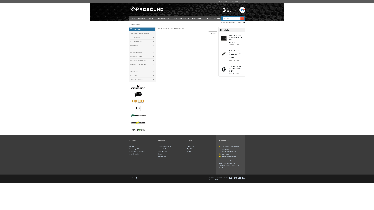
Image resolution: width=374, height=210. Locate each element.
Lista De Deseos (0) (223, 1)
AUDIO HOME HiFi (135, 37)
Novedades (141, 18)
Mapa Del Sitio (162, 156)
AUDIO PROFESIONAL (136, 41)
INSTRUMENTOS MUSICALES (138, 64)
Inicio (133, 18)
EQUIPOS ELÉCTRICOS (136, 52)
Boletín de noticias (134, 154)
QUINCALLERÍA (134, 71)
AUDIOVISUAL (134, 45)
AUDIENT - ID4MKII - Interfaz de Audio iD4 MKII (235, 37)
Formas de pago (197, 18)
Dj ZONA (132, 49)
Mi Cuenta (235, 1)
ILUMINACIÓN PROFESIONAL (138, 60)
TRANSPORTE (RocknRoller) (137, 79)
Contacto (208, 18)
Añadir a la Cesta (234, 44)
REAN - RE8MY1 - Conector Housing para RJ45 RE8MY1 (236, 53)
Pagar (243, 1)
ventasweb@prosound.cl (229, 156)
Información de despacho (181, 18)
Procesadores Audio (230, 22)
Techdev (225, 177)
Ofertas (150, 18)
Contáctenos (190, 146)
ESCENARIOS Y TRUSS (136, 56)
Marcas (189, 151)
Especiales (190, 149)
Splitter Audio (241, 22)
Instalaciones (218, 18)
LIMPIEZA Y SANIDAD (135, 68)
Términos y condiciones (163, 18)
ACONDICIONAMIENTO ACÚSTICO (139, 34)
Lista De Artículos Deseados (137, 151)
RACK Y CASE (133, 75)
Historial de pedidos (134, 149)
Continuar (213, 33)
